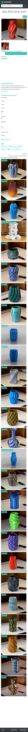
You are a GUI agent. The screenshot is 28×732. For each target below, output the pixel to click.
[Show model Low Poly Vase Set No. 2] (13, 458)
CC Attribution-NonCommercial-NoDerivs (17, 156)
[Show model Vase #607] (13, 624)
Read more (4, 91)
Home (18, 149)
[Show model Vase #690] (13, 272)
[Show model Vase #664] (13, 334)
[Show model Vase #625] (13, 583)
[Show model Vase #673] (13, 314)
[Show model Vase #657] (13, 252)
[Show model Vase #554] (13, 500)
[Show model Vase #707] (13, 293)
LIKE (25, 16)
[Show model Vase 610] (13, 603)
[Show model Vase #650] (13, 190)
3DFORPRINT (8, 2)
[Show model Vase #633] (13, 541)
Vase (21, 146)
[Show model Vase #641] (13, 396)
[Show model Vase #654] (13, 355)
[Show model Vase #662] (13, 210)
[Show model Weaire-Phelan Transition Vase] (13, 231)
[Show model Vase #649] (13, 376)
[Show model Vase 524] (13, 686)
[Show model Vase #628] (13, 562)
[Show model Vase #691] (13, 417)
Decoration (11, 149)
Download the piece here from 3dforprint (16, 53)
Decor (4, 149)
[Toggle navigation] (25, 5)
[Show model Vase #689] (13, 169)
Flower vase (14, 146)
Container (5, 146)
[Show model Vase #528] (13, 665)
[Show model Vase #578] (13, 645)
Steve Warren (4, 59)
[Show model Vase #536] (13, 521)
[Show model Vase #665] (13, 479)
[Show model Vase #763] (13, 438)
